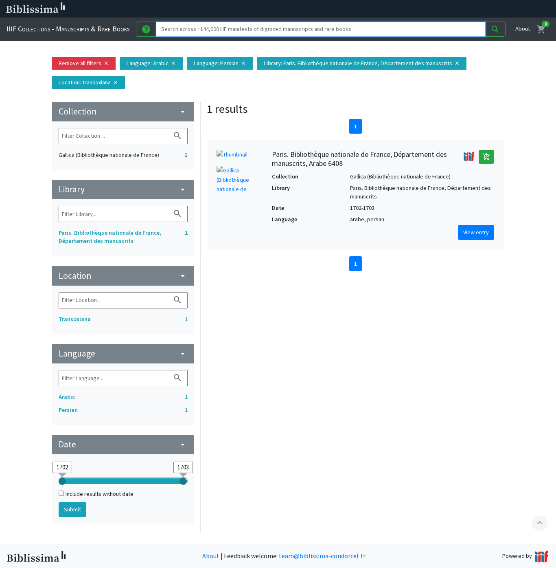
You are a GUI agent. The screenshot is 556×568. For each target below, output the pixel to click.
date (123, 444)
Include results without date (100, 494)
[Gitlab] (455, 9)
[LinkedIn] (390, 9)
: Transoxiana (88, 82)
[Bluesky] (403, 9)
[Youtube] (429, 9)
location (123, 275)
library (123, 189)
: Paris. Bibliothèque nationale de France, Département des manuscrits (362, 63)
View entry (476, 232)
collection (123, 111)
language (123, 353)
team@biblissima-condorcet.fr (322, 556)
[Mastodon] (416, 9)
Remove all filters (84, 63)
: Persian (220, 63)
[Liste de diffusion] (377, 9)
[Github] (442, 9)
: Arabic (151, 63)
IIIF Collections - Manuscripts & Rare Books (68, 28)
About (522, 28)
